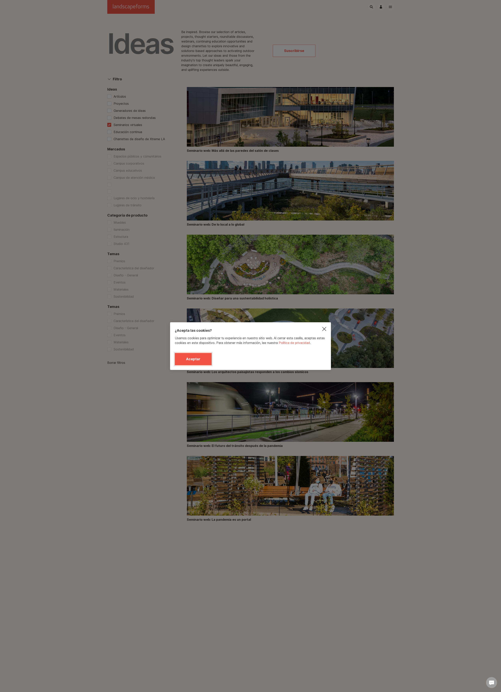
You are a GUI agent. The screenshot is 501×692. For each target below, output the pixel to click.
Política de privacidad (294, 343)
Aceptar (193, 359)
